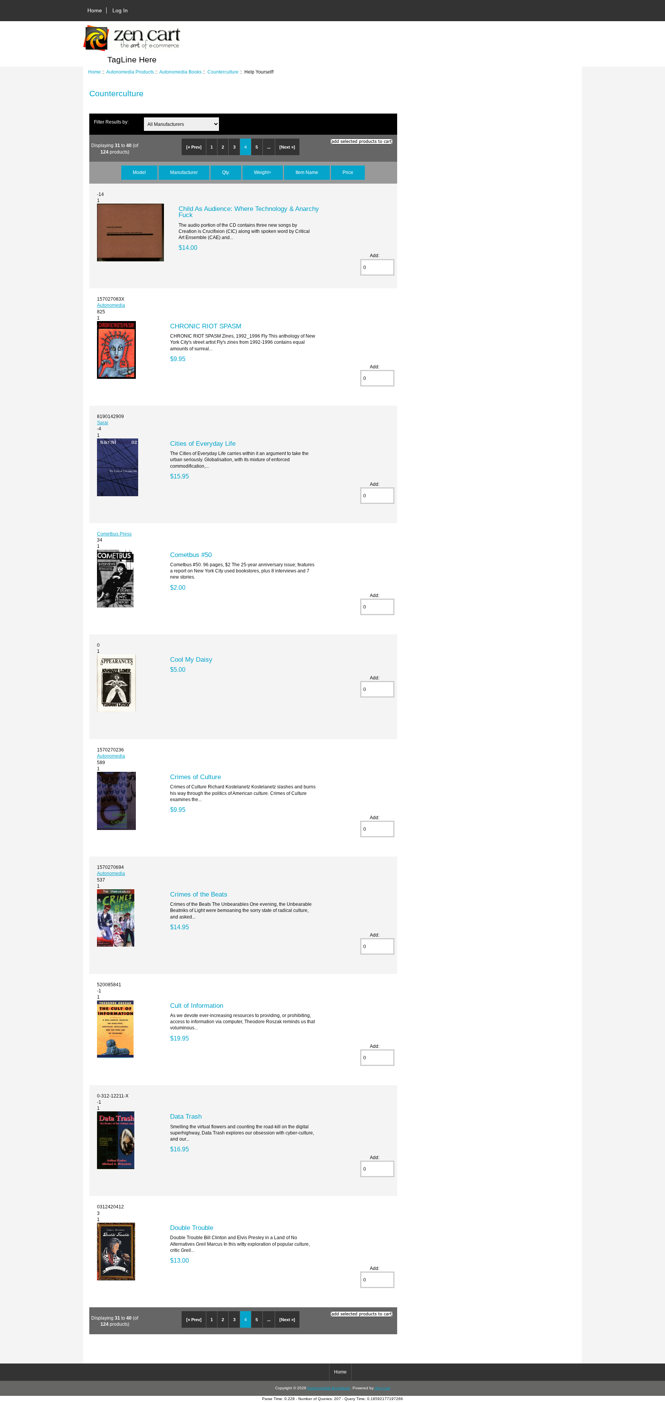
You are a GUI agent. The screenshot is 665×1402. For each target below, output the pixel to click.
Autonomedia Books (180, 71)
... (269, 147)
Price (348, 172)
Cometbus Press (114, 533)
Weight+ (262, 172)
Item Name (307, 172)
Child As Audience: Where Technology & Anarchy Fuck (249, 212)
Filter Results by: (111, 121)
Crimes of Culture (195, 777)
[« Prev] (194, 147)
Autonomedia (111, 305)
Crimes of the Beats (198, 894)
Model (139, 172)
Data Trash (186, 1116)
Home (94, 10)
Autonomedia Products (130, 71)
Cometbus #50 (191, 555)
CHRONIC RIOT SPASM (205, 326)
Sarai (102, 422)
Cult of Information (196, 1005)
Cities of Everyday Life (203, 443)
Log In (120, 10)
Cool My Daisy (191, 659)
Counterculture (223, 71)
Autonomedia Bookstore (328, 1388)
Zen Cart (382, 1388)
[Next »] (287, 147)
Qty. (226, 172)
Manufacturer (184, 172)
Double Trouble (191, 1227)
